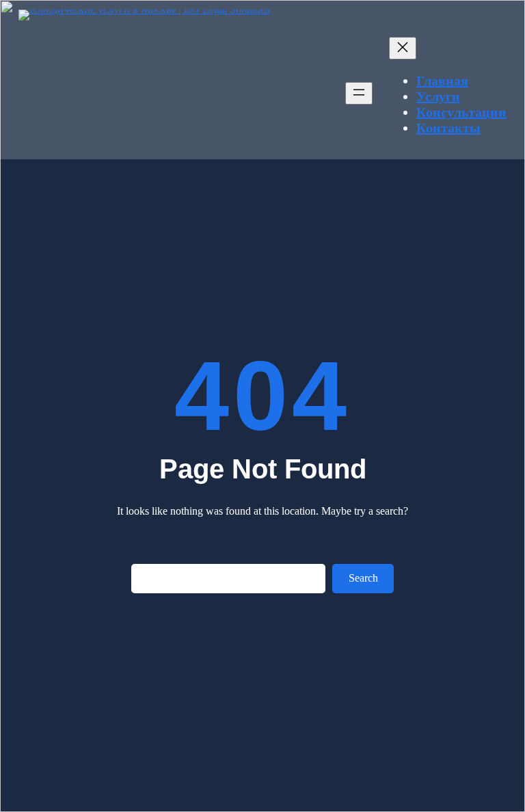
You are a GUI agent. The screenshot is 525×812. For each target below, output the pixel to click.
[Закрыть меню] (402, 48)
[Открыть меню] (359, 93)
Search (363, 578)
